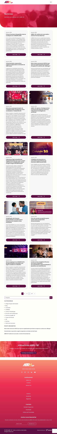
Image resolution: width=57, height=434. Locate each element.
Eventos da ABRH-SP (10, 315)
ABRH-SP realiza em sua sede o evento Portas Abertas (17, 333)
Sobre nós (28, 380)
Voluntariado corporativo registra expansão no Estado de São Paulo (20, 331)
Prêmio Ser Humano (10, 323)
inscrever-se (31, 423)
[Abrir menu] (51, 2)
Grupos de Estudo (9, 317)
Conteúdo (7, 307)
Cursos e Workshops (10, 311)
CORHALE (7, 309)
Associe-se (28, 385)
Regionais (28, 398)
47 (32, 293)
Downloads (28, 409)
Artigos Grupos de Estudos (11, 303)
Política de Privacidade (28, 412)
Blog (6, 305)
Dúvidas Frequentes (28, 407)
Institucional (28, 377)
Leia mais (15, 54)
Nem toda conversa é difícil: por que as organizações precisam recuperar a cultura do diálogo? (27, 328)
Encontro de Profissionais (11, 313)
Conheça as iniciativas (28, 353)
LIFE (6, 319)
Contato (28, 382)
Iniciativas (28, 396)
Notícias (7, 321)
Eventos (28, 393)
